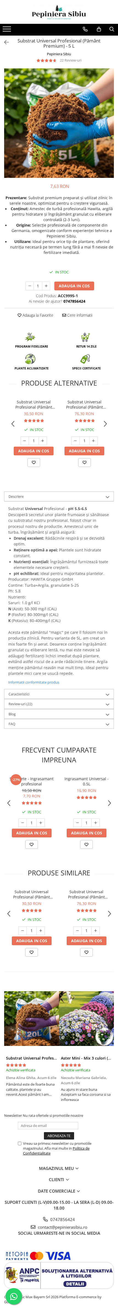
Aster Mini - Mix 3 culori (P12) (88, 1058)
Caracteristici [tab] (19, 694)
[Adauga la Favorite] (33, 462)
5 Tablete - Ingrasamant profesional (32, 781)
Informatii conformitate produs (33, 682)
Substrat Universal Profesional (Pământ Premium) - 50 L (84, 404)
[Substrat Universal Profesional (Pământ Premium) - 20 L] (31, 1018)
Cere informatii (79, 315)
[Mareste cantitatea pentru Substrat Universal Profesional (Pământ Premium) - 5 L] (46, 286)
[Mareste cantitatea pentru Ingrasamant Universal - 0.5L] (95, 823)
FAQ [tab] (12, 723)
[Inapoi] (4, 42)
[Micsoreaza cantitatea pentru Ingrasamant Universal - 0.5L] (77, 823)
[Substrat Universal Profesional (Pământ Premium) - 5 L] (59, 123)
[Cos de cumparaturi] (99, 29)
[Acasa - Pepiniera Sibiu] (59, 12)
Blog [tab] (12, 714)
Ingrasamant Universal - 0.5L (86, 781)
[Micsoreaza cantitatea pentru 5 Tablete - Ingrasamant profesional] (22, 823)
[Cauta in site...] (112, 29)
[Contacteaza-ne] (85, 29)
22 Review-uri (71, 60)
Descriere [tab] (16, 496)
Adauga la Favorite (37, 315)
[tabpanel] (59, 123)
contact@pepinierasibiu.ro (62, 1227)
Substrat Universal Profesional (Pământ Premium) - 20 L (33, 404)
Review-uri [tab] (20, 703)
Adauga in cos (74, 285)
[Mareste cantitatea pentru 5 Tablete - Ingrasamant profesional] (40, 823)
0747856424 (62, 1219)
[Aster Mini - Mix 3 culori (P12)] (86, 1018)
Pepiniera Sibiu (59, 53)
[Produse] (7, 31)
